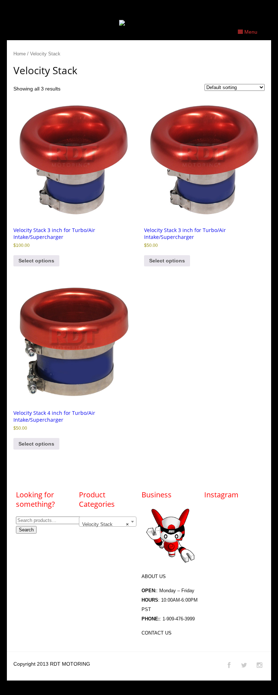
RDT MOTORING (70, 664)
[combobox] (107, 522)
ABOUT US (154, 576)
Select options (36, 261)
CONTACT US (157, 633)
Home (19, 53)
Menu (250, 32)
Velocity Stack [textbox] (105, 524)
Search (26, 529)
